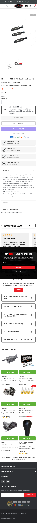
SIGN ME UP (18, 267)
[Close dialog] (35, 248)
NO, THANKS (18, 271)
